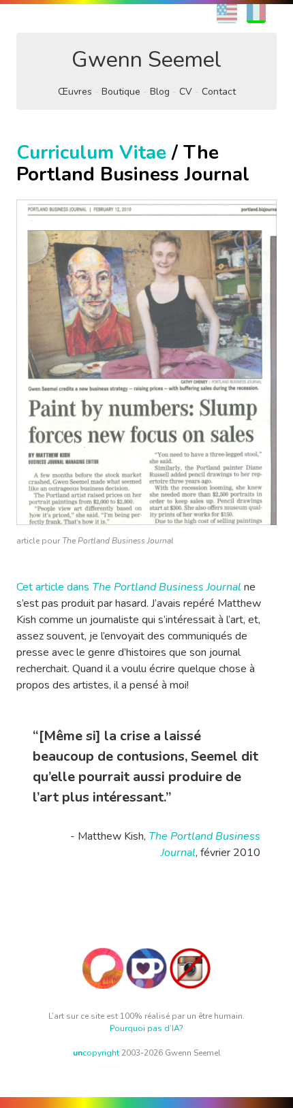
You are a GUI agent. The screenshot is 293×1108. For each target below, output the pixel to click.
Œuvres (75, 91)
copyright (96, 1052)
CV (185, 91)
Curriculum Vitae (91, 152)
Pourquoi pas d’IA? (146, 1028)
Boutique (121, 91)
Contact (219, 91)
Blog (160, 91)
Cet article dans (128, 587)
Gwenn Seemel (146, 59)
